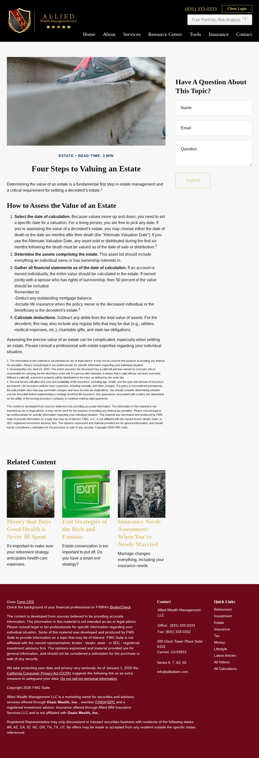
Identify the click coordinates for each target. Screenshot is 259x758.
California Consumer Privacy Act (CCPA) (39, 673)
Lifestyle (220, 649)
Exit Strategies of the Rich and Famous (84, 529)
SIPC (111, 702)
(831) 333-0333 (201, 9)
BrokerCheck (120, 607)
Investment (223, 616)
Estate (219, 623)
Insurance (222, 629)
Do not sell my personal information (88, 678)
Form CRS (25, 602)
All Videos (222, 662)
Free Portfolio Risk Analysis (216, 20)
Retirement (223, 609)
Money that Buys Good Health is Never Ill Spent (29, 529)
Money (219, 642)
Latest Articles (225, 655)
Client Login (237, 9)
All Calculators (225, 669)
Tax (217, 636)
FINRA (100, 702)
